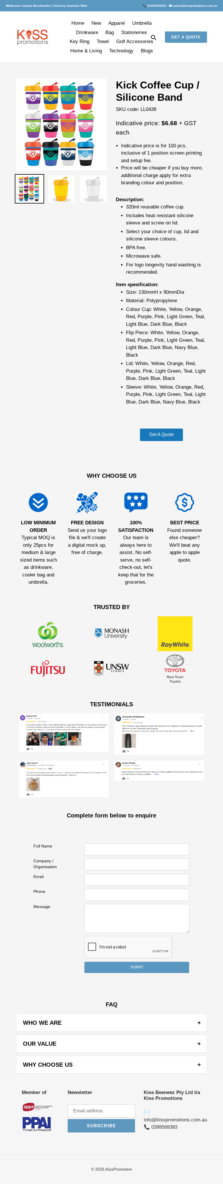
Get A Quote (161, 434)
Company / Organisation (45, 864)
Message (41, 906)
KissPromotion (119, 1169)
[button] (136, 967)
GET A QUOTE (186, 37)
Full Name (42, 846)
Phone (39, 891)
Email (38, 876)
